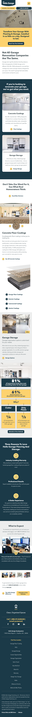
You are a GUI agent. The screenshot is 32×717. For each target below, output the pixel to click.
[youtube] (18, 624)
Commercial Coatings (15, 304)
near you (8, 587)
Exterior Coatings (14, 299)
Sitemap (20, 712)
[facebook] (8, 624)
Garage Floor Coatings (16, 294)
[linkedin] (24, 624)
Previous (10, 226)
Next (22, 226)
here (12, 531)
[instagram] (13, 624)
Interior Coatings (14, 308)
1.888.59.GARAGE (17, 619)
